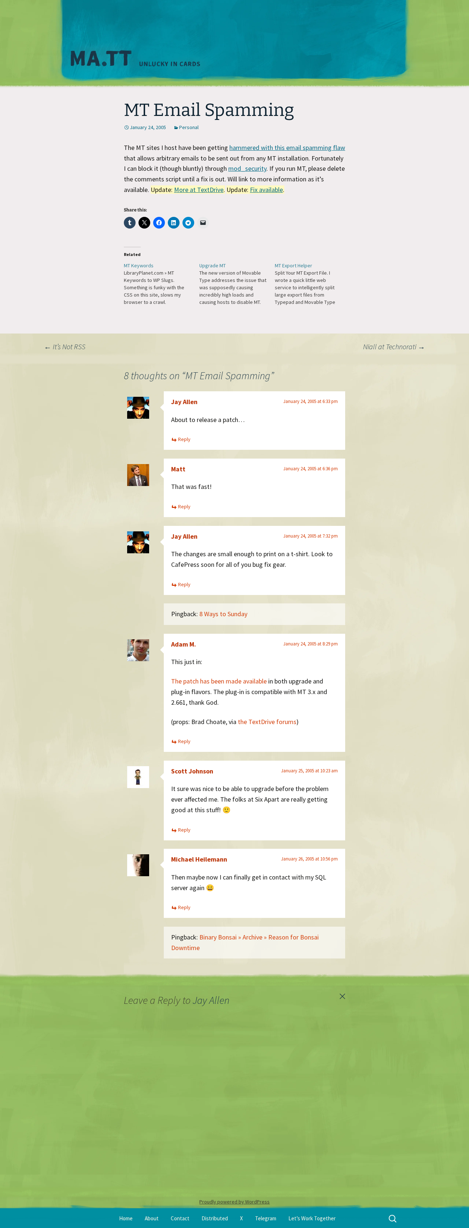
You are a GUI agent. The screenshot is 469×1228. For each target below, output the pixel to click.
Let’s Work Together (312, 1218)
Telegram (265, 1218)
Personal (189, 127)
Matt (178, 469)
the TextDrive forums (267, 721)
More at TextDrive (199, 189)
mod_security (247, 168)
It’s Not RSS (64, 346)
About (152, 1218)
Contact (180, 1218)
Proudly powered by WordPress (234, 1201)
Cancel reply (342, 996)
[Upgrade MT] (237, 284)
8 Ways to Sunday (223, 614)
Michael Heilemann (199, 859)
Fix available (266, 189)
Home (126, 1218)
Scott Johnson (192, 771)
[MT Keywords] (161, 284)
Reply (184, 439)
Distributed (215, 1218)
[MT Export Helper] (312, 284)
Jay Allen (184, 402)
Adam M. (183, 644)
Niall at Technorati (394, 346)
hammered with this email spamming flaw (287, 147)
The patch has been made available (219, 681)
